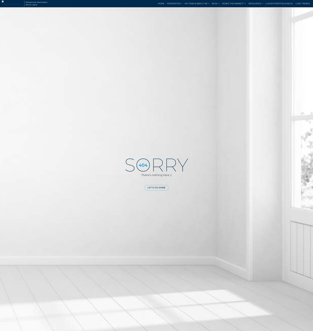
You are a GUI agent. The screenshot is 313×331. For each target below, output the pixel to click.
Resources (255, 4)
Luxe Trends (303, 3)
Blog (216, 4)
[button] (156, 187)
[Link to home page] (12, 3)
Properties (175, 4)
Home (161, 3)
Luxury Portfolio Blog (279, 3)
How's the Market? (234, 4)
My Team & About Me (197, 4)
